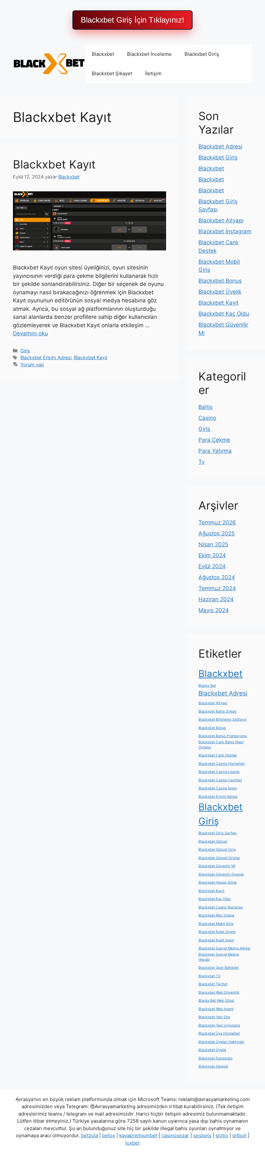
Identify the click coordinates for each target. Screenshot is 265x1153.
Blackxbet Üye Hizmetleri (219, 1033)
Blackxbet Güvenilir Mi (216, 866)
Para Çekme (214, 440)
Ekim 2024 (212, 555)
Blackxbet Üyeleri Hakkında (221, 1042)
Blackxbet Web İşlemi (216, 1009)
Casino (207, 418)
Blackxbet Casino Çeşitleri (220, 780)
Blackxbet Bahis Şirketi (217, 711)
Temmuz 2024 (217, 588)
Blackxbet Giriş (202, 54)
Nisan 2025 (213, 544)
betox (108, 1135)
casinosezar (175, 1135)
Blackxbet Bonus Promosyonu (222, 736)
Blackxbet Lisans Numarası (220, 907)
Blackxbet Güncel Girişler (219, 858)
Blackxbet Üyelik (219, 291)
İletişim (153, 73)
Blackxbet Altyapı (220, 220)
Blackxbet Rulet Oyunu (217, 932)
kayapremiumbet (138, 1135)
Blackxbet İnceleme (149, 54)
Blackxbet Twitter (213, 984)
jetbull (239, 1135)
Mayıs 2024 (213, 610)
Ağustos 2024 (216, 577)
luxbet (132, 1143)
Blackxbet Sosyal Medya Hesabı (218, 957)
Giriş (25, 350)
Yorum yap (32, 364)
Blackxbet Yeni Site (214, 1017)
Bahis (205, 407)
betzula (89, 1135)
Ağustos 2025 (216, 533)
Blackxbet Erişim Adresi (45, 357)
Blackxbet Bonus (220, 281)
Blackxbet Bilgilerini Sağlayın (222, 719)
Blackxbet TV (209, 976)
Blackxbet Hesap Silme (217, 882)
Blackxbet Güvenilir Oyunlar (221, 874)
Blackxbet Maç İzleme (216, 915)
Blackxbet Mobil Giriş (216, 924)
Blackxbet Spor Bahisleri (218, 968)
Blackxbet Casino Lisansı (219, 772)
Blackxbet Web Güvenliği (218, 992)
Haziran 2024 (216, 599)
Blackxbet (103, 54)
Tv (201, 462)
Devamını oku (30, 333)
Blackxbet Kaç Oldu (223, 313)
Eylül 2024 (212, 566)
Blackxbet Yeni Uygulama (219, 1025)
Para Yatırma (215, 451)
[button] (132, 20)
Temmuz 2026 (217, 522)
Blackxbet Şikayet (112, 73)
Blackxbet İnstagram (224, 231)
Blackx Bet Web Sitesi (216, 1000)
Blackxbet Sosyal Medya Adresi (224, 948)
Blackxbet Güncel (212, 841)
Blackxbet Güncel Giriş (217, 849)
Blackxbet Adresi (220, 146)
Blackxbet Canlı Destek (217, 755)
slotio (222, 1135)
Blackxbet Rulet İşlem (216, 940)
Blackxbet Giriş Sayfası (217, 833)
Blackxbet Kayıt (54, 164)
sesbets (202, 1135)
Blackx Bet (207, 685)
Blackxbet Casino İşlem (217, 788)
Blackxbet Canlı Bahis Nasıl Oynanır (221, 744)
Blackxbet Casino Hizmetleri (221, 764)
